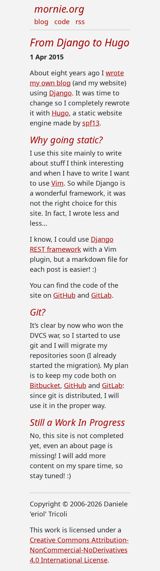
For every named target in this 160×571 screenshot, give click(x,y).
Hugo (60, 112)
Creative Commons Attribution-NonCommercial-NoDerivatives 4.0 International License (79, 549)
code (62, 21)
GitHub (64, 295)
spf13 (90, 122)
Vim (57, 183)
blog (41, 21)
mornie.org (59, 9)
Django (60, 92)
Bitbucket (45, 385)
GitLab (101, 295)
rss (80, 21)
